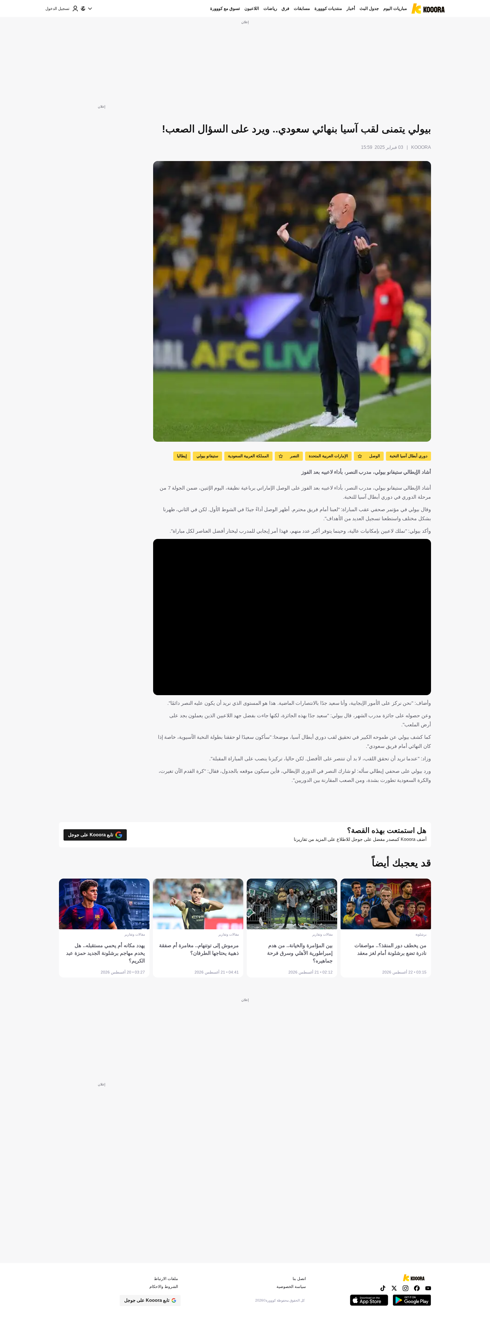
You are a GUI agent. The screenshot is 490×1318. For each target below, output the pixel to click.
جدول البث (369, 8)
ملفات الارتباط (166, 1278)
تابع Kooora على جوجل (90, 834)
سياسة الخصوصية (291, 1286)
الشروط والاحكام (163, 1286)
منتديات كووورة (328, 8)
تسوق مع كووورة (225, 8)
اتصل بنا (299, 1278)
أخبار (351, 8)
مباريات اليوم (395, 8)
